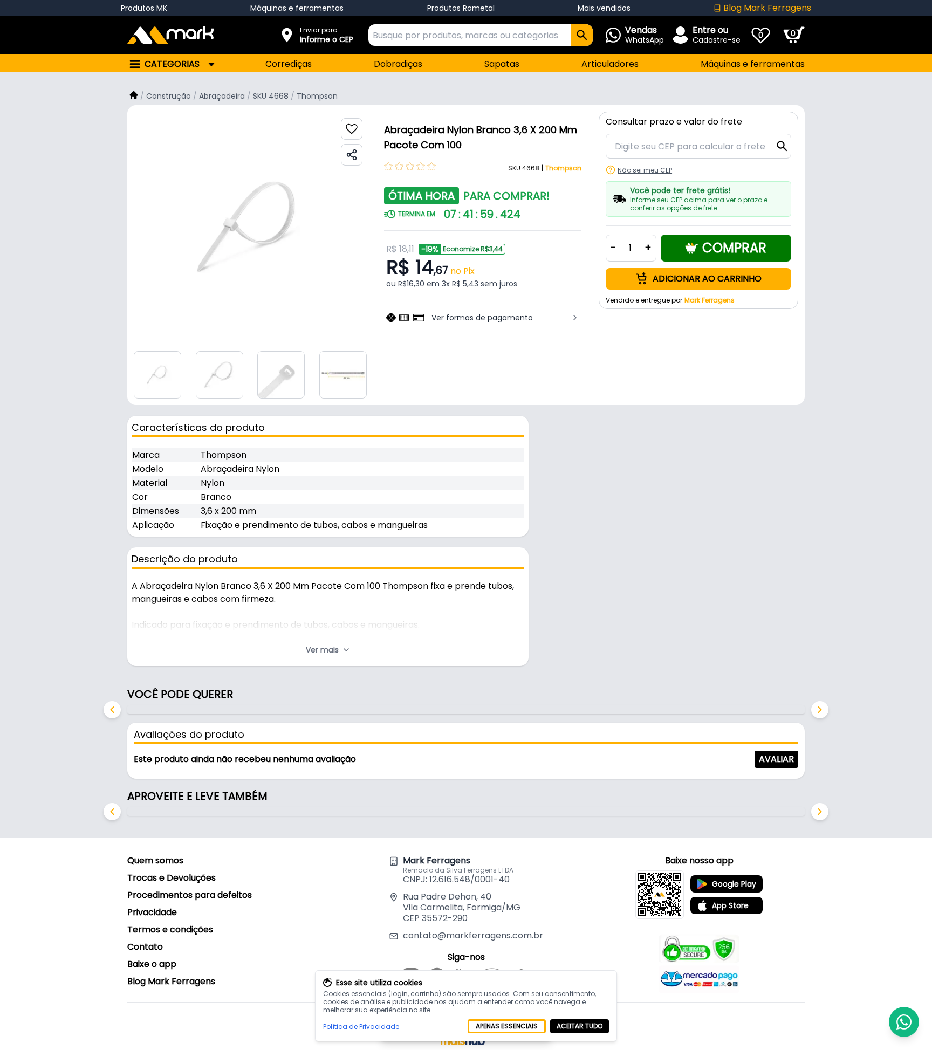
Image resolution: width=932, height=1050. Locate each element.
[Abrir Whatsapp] (904, 1022)
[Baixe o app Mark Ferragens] (659, 894)
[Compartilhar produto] (351, 155)
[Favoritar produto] (351, 129)
